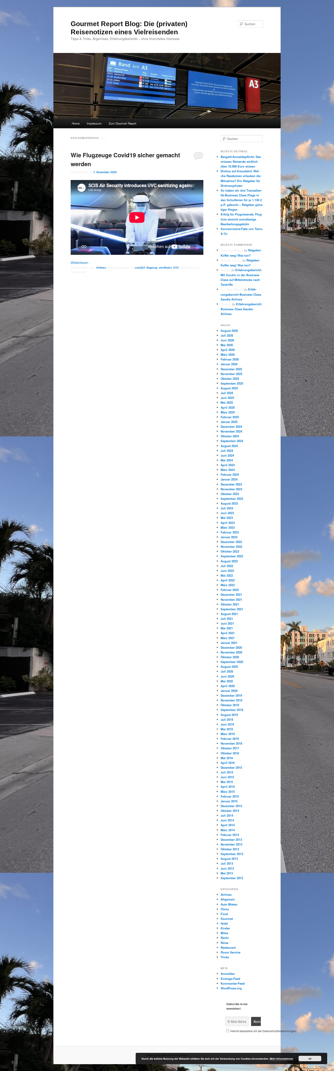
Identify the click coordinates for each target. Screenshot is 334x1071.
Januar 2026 (229, 364)
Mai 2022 (227, 575)
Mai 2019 (227, 729)
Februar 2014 (230, 835)
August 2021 (229, 614)
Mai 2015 (227, 782)
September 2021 (232, 609)
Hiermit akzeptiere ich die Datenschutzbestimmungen (263, 1031)
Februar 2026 (230, 359)
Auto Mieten (229, 904)
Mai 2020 (227, 681)
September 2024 (232, 441)
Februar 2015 (230, 796)
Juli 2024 (227, 450)
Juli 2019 (227, 719)
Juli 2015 (227, 772)
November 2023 (231, 489)
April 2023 (228, 522)
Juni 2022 (227, 570)
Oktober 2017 (230, 748)
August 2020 (229, 666)
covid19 (140, 267)
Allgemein (228, 899)
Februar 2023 (230, 532)
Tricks (225, 957)
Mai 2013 (227, 873)
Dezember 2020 (231, 647)
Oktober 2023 (230, 494)
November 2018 (231, 743)
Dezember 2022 (231, 542)
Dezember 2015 (231, 767)
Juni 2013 (227, 868)
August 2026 (229, 330)
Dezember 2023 (231, 484)
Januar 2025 (229, 422)
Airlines (101, 267)
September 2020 (232, 662)
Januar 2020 (229, 690)
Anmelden (228, 973)
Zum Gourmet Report (122, 123)
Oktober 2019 (230, 705)
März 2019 (228, 734)
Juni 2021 (227, 623)
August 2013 (229, 858)
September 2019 (232, 710)
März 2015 (228, 791)
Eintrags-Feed (230, 978)
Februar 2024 (230, 474)
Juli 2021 (227, 618)
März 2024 (228, 470)
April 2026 (228, 350)
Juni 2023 (227, 513)
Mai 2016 (227, 758)
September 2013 (232, 854)
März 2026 (228, 354)
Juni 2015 (227, 777)
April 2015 (228, 786)
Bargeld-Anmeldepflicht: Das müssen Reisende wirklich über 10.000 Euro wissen (241, 161)
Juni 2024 (227, 455)
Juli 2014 (227, 815)
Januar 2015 (229, 801)
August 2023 (229, 503)
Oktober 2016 (230, 753)
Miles (224, 933)
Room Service (230, 952)
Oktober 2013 (230, 849)
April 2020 (228, 686)
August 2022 (229, 561)
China (225, 909)
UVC (176, 267)
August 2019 (229, 715)
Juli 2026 (227, 335)
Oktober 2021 (230, 604)
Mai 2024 (227, 460)
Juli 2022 (227, 566)
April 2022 (228, 580)
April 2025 (228, 407)
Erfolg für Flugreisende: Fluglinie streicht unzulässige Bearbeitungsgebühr (241, 219)
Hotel (224, 923)
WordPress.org (231, 988)
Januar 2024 (229, 479)
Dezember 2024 (231, 426)
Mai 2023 (227, 517)
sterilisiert (165, 267)
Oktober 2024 (230, 436)
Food (224, 914)
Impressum (94, 123)
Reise (224, 943)
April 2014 (228, 825)
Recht (225, 938)
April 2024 (228, 465)
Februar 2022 (230, 590)
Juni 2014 (227, 820)
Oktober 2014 (230, 810)
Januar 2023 (229, 537)
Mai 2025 (227, 402)
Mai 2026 (227, 345)
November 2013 (231, 844)
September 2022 (232, 556)
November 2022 (231, 546)
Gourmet (227, 918)
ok (310, 1058)
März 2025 (228, 412)
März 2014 (228, 830)
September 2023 (232, 498)
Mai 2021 (227, 628)
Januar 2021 (229, 643)
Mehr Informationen (281, 1058)
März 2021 (228, 638)
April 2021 (228, 633)
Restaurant (228, 947)
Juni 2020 (227, 676)
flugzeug (151, 267)
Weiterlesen (81, 262)
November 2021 (231, 599)
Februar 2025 (230, 417)
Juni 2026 (227, 340)
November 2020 (231, 652)
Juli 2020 (227, 671)
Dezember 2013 (231, 839)
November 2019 (231, 700)
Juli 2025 (227, 393)
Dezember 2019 (231, 695)
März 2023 (228, 527)
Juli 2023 (227, 508)
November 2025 (231, 374)
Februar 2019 (230, 738)
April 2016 (228, 763)
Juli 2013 (227, 863)
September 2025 (232, 383)
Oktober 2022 (230, 551)
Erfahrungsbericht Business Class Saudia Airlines (241, 294)
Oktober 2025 (230, 378)
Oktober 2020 (230, 657)
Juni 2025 (227, 397)
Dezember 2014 (231, 806)
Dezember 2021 (231, 594)
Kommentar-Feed (233, 983)
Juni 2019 (227, 724)
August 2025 (229, 388)
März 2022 (228, 585)
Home (76, 123)
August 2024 (229, 446)
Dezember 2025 (231, 369)
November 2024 (231, 431)
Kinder (225, 928)
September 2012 (232, 878)
